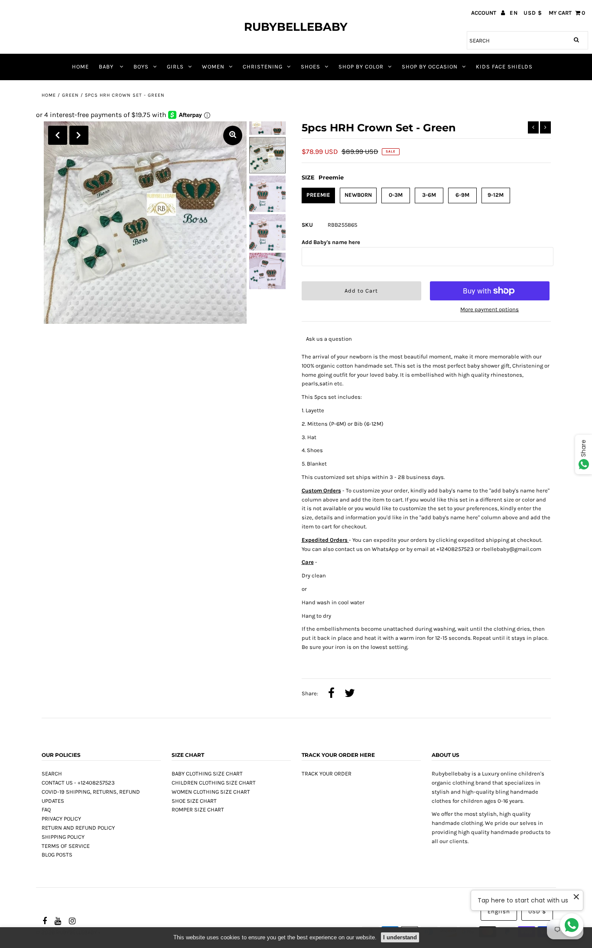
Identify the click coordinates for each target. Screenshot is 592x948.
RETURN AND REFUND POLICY (78, 827)
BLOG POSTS (57, 854)
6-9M (462, 195)
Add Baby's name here (331, 242)
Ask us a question (329, 339)
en (514, 13)
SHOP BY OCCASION (430, 66)
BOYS (141, 66)
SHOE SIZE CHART (194, 801)
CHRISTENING (263, 66)
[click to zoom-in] (232, 135)
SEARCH (52, 773)
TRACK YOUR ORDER (326, 773)
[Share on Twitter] (350, 693)
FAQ (46, 809)
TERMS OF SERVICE (66, 846)
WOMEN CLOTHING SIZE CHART (211, 791)
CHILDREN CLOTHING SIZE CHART (214, 782)
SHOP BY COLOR (361, 66)
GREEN (70, 95)
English (499, 911)
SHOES (310, 66)
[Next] (78, 135)
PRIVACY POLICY (61, 818)
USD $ (533, 13)
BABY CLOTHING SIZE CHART (207, 773)
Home (49, 95)
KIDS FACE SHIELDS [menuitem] (504, 66)
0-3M (396, 195)
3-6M (429, 195)
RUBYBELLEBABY (296, 27)
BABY (107, 66)
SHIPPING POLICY (63, 837)
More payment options (489, 309)
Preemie (318, 195)
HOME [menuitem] (80, 66)
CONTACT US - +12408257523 (78, 782)
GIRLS (175, 66)
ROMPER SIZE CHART (198, 809)
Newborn (358, 195)
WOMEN (213, 66)
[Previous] (57, 135)
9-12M (496, 195)
